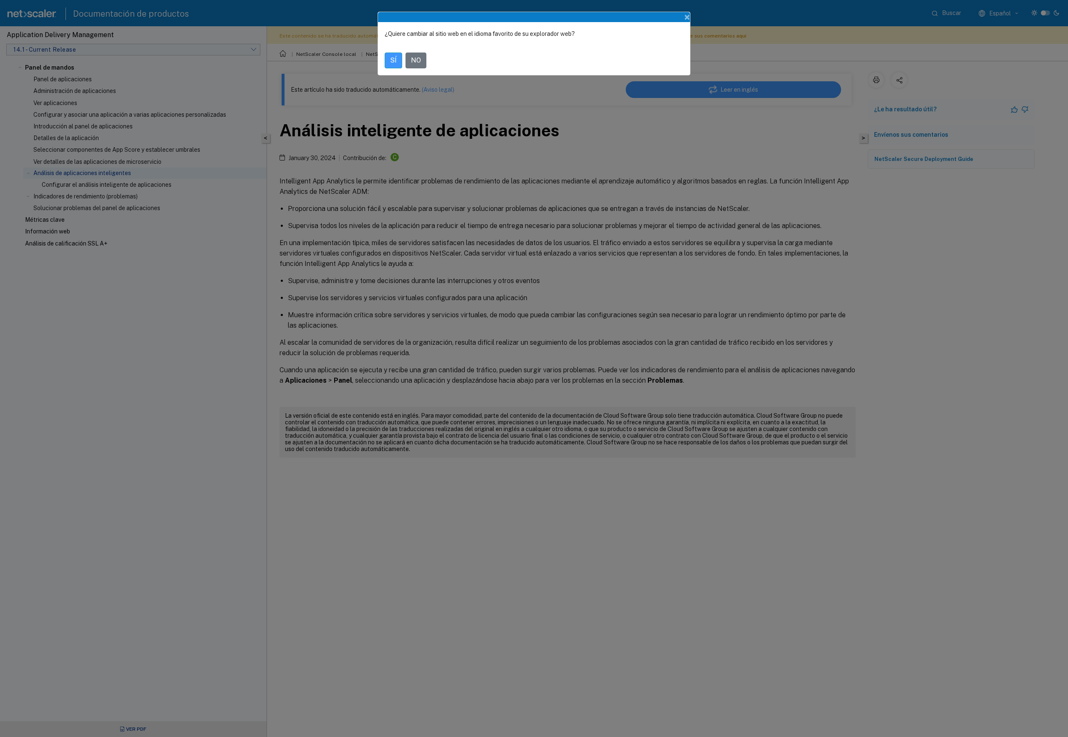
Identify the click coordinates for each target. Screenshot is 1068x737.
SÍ (393, 60)
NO (416, 60)
